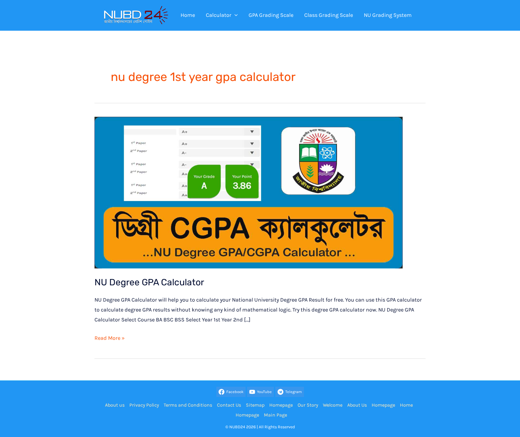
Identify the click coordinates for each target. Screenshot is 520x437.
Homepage (281, 405)
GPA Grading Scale (271, 15)
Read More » (109, 338)
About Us (357, 405)
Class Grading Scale (328, 15)
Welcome (332, 405)
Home (188, 15)
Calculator (218, 15)
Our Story (308, 405)
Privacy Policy (144, 405)
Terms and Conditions (188, 405)
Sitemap (255, 405)
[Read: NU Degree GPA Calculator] (248, 192)
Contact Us (229, 405)
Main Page (275, 415)
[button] (234, 15)
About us (115, 405)
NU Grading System (388, 15)
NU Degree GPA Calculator (149, 282)
